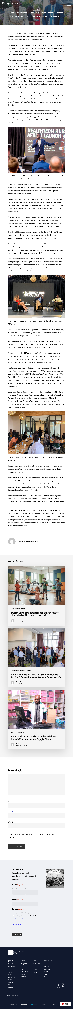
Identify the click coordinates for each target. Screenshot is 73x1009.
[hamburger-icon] (69, 4)
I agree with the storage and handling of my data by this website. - (26, 916)
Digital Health (15, 670)
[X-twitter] (58, 986)
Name (10, 802)
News (36, 9)
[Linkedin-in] (58, 984)
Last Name (28, 889)
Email (10, 812)
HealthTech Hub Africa (20, 16)
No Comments (56, 16)
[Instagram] (62, 984)
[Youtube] (62, 986)
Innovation (23, 670)
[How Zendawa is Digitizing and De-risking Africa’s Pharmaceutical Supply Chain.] (36, 719)
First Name (15, 889)
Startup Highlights (20, 608)
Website (11, 822)
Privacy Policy (20, 919)
